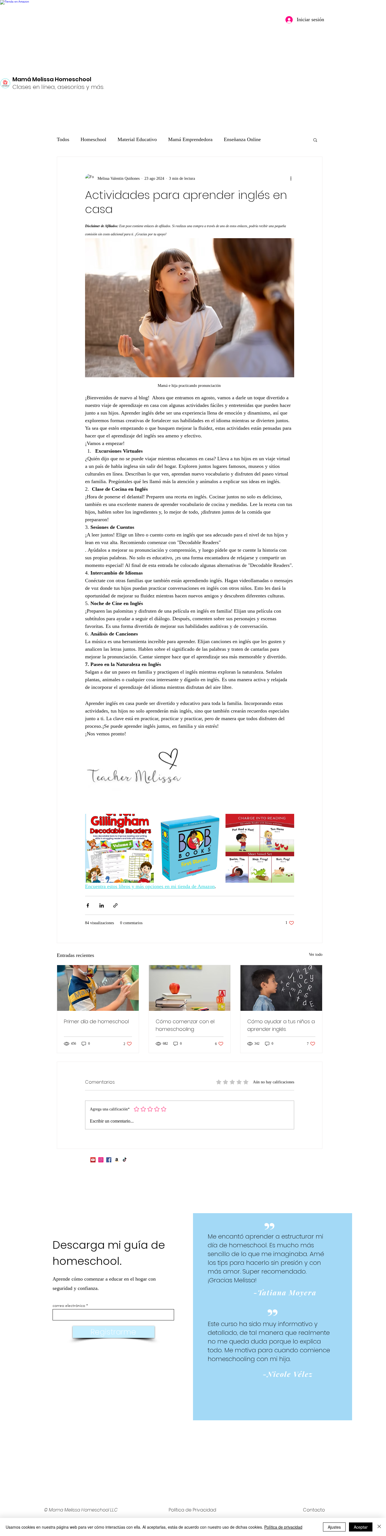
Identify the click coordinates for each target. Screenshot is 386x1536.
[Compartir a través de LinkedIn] (101, 905)
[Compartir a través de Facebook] (87, 905)
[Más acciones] (290, 178)
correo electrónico (69, 1305)
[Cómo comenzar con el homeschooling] (190, 988)
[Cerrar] (379, 1526)
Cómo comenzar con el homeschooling (185, 1025)
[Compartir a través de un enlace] (115, 905)
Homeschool (93, 139)
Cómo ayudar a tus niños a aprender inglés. (281, 1025)
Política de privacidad (283, 1527)
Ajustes (334, 1527)
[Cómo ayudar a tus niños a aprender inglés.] (281, 988)
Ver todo (315, 954)
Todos (63, 139)
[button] (315, 139)
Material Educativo (137, 139)
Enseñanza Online (242, 139)
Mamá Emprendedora (190, 139)
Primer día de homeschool (96, 1021)
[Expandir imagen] (119, 848)
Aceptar (361, 1527)
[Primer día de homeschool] (98, 988)
